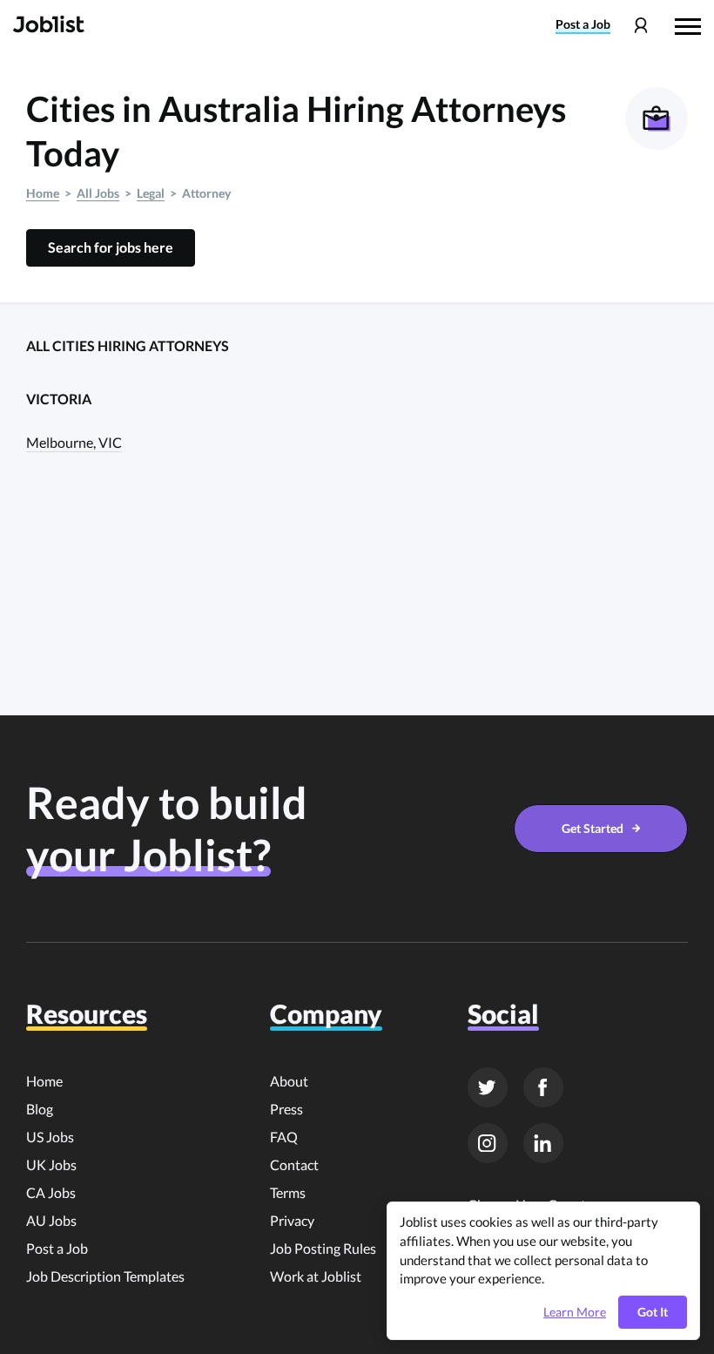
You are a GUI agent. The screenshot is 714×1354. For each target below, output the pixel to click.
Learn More (574, 1312)
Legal (151, 193)
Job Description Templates (105, 1276)
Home (42, 193)
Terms (288, 1192)
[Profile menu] (640, 26)
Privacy (292, 1220)
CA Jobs (51, 1192)
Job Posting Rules (323, 1248)
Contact (294, 1164)
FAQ (284, 1136)
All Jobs (98, 193)
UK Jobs (51, 1164)
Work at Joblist (315, 1276)
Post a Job (57, 1248)
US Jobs (50, 1136)
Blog (39, 1108)
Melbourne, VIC (74, 442)
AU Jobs (51, 1220)
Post (583, 24)
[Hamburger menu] (688, 24)
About (289, 1081)
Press (286, 1108)
